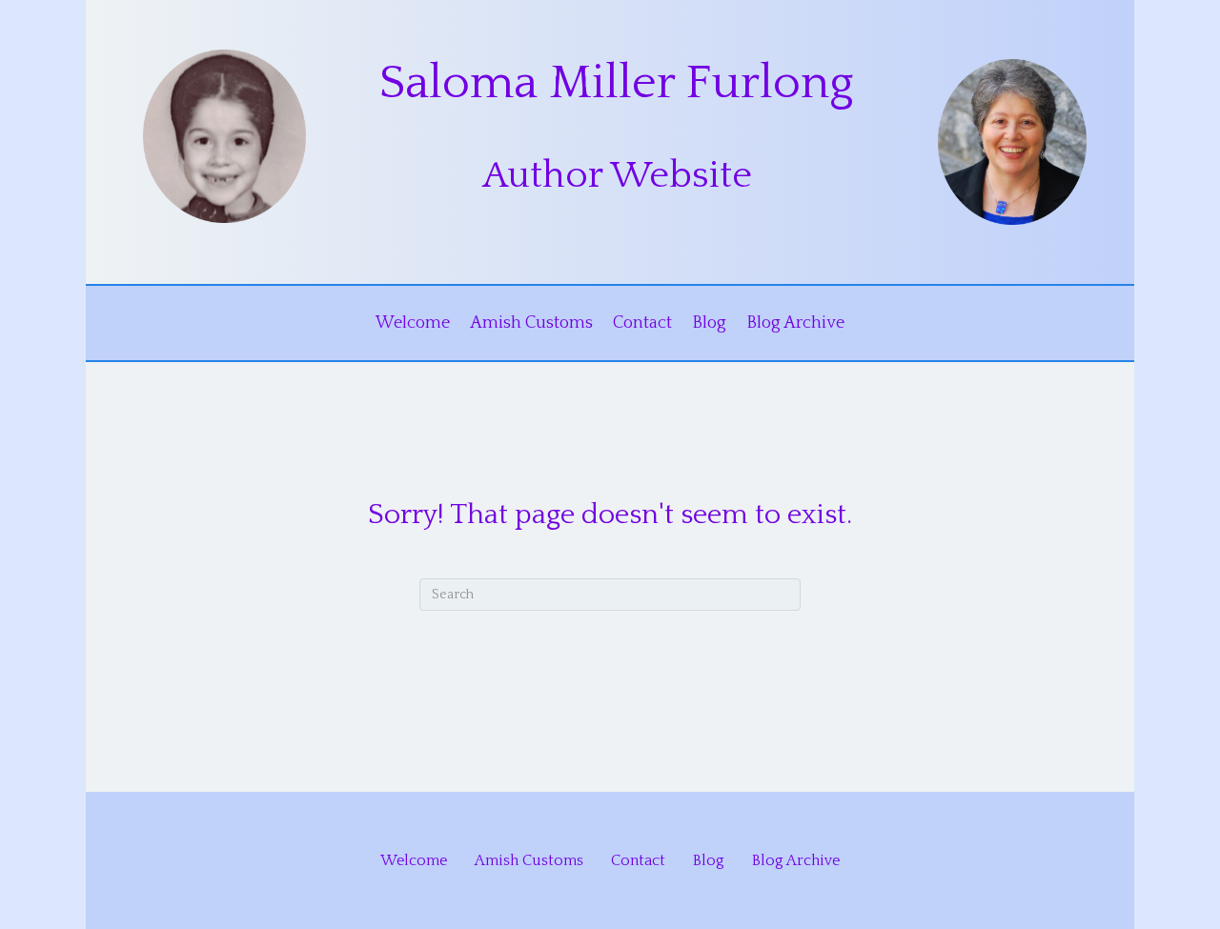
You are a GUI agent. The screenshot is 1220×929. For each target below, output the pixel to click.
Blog (709, 323)
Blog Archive (795, 323)
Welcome (413, 323)
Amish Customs (531, 323)
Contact (642, 323)
